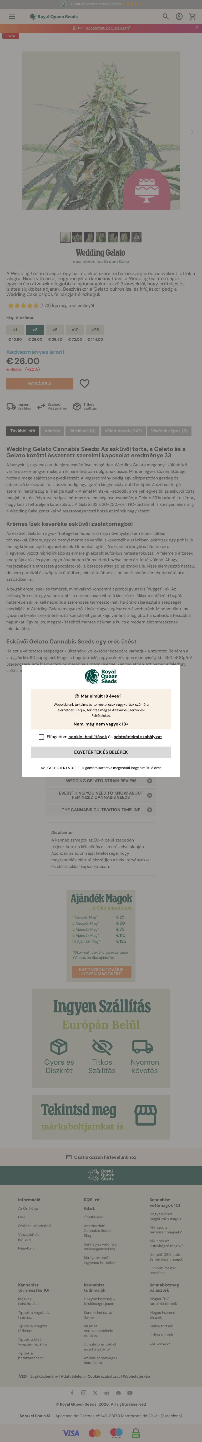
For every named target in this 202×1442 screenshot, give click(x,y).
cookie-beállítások (87, 736)
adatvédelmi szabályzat (138, 736)
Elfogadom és (104, 736)
